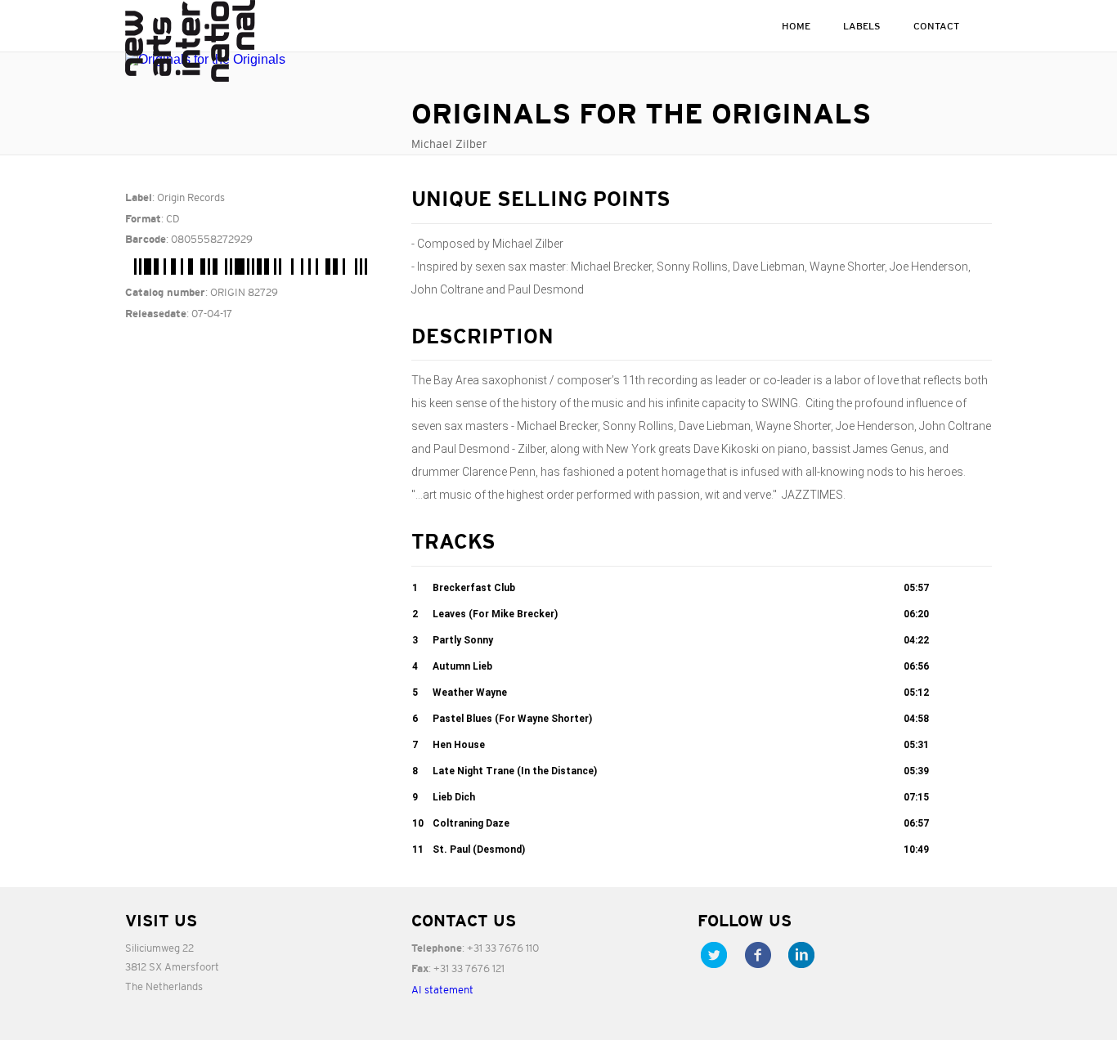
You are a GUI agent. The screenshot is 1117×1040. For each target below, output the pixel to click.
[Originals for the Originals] (256, 59)
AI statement (442, 990)
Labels (862, 25)
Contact (936, 25)
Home (796, 25)
